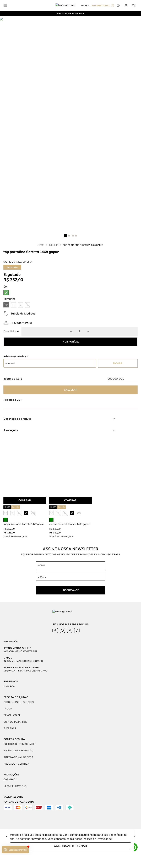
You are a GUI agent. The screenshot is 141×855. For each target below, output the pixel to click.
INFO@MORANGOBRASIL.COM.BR (23, 661)
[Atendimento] (118, 5)
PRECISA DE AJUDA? (15, 697)
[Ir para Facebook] (55, 630)
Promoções (11, 774)
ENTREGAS (9, 728)
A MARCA (9, 686)
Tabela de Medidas (23, 313)
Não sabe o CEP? (12, 399)
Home (41, 245)
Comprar (24, 500)
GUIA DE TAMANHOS (15, 721)
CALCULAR (70, 389)
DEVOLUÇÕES (11, 715)
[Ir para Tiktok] (77, 630)
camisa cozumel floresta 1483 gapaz (69, 524)
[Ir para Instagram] (62, 630)
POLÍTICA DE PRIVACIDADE (19, 744)
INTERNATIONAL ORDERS (18, 757)
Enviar (117, 363)
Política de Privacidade (97, 838)
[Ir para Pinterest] (69, 630)
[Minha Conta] (126, 5)
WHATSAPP (30, 651)
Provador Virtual (21, 322)
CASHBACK (10, 779)
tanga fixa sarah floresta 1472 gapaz (23, 524)
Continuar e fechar (70, 845)
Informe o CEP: (12, 378)
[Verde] (6, 292)
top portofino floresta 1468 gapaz (83, 245)
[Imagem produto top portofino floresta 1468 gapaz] (70, 123)
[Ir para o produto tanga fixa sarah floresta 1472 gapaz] (24, 468)
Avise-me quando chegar (15, 356)
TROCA (7, 708)
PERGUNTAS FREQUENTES (18, 702)
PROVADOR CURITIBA (16, 763)
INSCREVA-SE (70, 590)
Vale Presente (13, 796)
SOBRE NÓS (10, 681)
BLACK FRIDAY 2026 (15, 785)
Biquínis (53, 245)
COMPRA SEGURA (14, 739)
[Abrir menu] (5, 5)
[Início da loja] (68, 5)
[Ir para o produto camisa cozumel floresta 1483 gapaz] (70, 468)
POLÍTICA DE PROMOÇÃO (18, 750)
